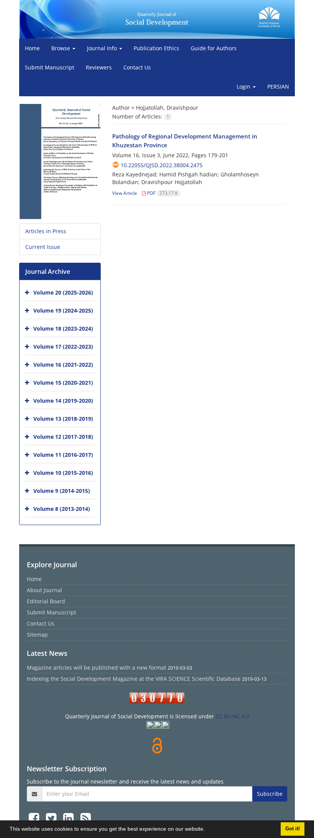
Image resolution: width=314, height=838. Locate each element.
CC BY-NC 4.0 (232, 716)
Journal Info (102, 48)
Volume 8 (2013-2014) (61, 508)
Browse (61, 48)
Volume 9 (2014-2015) (61, 490)
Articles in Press (45, 231)
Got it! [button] (292, 828)
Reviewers (99, 67)
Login (244, 86)
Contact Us (137, 67)
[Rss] (85, 818)
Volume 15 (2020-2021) (63, 382)
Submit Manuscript (49, 67)
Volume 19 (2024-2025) (63, 310)
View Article (124, 193)
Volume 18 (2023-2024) (63, 328)
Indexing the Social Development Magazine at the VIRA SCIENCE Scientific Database (133, 678)
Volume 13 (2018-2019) (63, 418)
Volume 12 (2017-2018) (63, 436)
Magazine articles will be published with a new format (96, 667)
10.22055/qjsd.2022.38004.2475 (162, 165)
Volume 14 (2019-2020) (63, 400)
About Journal (44, 590)
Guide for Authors (214, 48)
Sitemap (37, 634)
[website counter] (157, 698)
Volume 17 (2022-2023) (63, 346)
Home (32, 48)
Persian (278, 86)
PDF (162, 193)
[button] (207, 830)
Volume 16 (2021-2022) (63, 364)
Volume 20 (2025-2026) (63, 292)
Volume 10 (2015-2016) (63, 472)
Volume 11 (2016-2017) (63, 454)
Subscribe (270, 793)
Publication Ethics (156, 48)
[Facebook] (35, 818)
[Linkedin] (69, 818)
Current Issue (42, 246)
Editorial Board (46, 601)
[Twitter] (52, 818)
